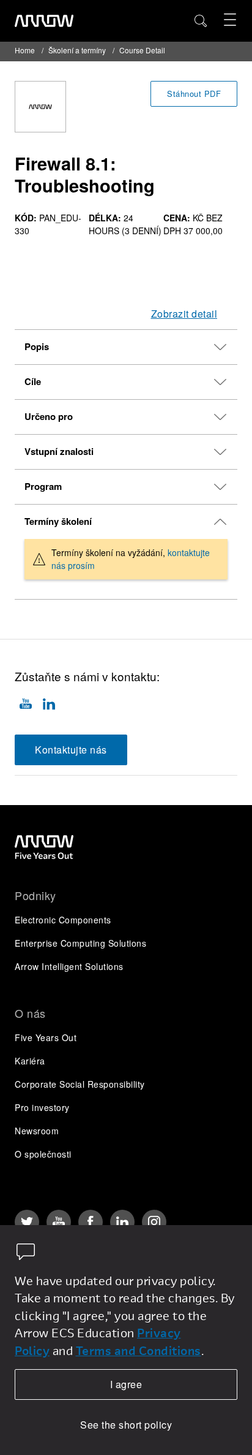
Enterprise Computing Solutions (80, 943)
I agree (126, 1384)
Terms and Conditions (138, 1350)
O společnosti (43, 1154)
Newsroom (37, 1131)
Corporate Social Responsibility (80, 1084)
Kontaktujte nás (71, 750)
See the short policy (126, 1425)
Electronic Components (63, 920)
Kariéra (30, 1061)
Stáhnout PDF (194, 93)
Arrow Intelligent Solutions (69, 966)
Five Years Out (45, 1037)
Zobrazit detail (184, 314)
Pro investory (42, 1107)
